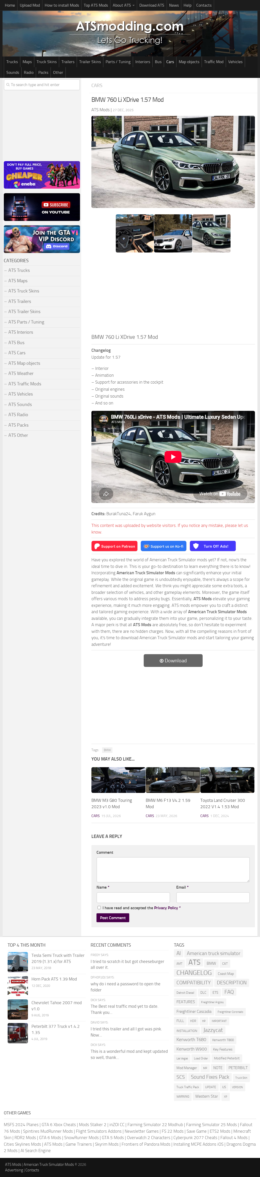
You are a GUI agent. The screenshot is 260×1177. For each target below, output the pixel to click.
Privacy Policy (166, 907)
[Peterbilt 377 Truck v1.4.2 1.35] (18, 1033)
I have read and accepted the (142, 907)
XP (225, 1096)
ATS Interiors (20, 332)
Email (182, 887)
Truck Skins (47, 61)
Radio (29, 72)
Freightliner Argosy (212, 1002)
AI (178, 953)
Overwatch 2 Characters (148, 1137)
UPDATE (210, 1087)
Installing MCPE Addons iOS (198, 1144)
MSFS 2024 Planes (21, 1124)
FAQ (229, 992)
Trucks (12, 61)
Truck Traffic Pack (187, 1087)
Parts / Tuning (118, 61)
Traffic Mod (213, 61)
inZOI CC (116, 1124)
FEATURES (185, 1001)
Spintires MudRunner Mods (48, 1131)
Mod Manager (186, 1068)
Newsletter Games (142, 1131)
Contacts (204, 5)
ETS (215, 992)
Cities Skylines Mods (22, 1144)
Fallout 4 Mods (234, 1137)
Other (58, 72)
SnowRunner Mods (81, 1137)
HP (204, 1021)
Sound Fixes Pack (210, 1077)
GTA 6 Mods (50, 1137)
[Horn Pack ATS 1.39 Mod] (18, 986)
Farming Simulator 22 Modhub (155, 1124)
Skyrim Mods (107, 1144)
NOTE (217, 1068)
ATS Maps (17, 281)
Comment (104, 852)
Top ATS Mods (96, 5)
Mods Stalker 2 (92, 1124)
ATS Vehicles (20, 394)
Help (187, 5)
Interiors (142, 61)
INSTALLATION (186, 1031)
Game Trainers (79, 1144)
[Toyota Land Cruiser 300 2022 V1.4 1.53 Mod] (227, 780)
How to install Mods (62, 5)
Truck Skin (241, 1078)
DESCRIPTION (232, 982)
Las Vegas (182, 1058)
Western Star (206, 1096)
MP (205, 1068)
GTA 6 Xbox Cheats (59, 1124)
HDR (193, 1021)
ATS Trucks (19, 270)
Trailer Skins (90, 61)
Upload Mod (30, 5)
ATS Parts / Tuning (26, 322)
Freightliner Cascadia (194, 1011)
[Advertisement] (173, 294)
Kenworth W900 (191, 1049)
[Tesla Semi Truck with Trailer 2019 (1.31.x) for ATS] (18, 962)
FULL (180, 1021)
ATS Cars (16, 353)
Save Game (197, 1131)
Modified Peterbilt (227, 1058)
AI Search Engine (36, 1150)
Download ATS (151, 5)
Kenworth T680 (191, 1039)
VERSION (237, 1087)
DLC (203, 992)
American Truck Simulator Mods (49, 1164)
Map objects (189, 61)
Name (102, 887)
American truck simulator (213, 953)
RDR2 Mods (25, 1137)
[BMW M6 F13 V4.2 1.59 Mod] (173, 780)
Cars (170, 61)
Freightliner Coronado (230, 1012)
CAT (225, 963)
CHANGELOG (194, 973)
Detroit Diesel (185, 992)
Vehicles (235, 61)
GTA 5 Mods (113, 1137)
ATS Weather (21, 373)
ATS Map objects (24, 363)
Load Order (201, 1058)
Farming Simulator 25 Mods (211, 1124)
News (174, 5)
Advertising (14, 1170)
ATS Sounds (20, 404)
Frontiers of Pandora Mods (146, 1144)
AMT (179, 963)
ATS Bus (16, 342)
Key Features (223, 1049)
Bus (158, 61)
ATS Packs (18, 425)
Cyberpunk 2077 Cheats (195, 1137)
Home (10, 5)
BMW (107, 750)
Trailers (67, 61)
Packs (43, 72)
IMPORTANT (219, 1021)
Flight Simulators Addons (99, 1131)
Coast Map (226, 974)
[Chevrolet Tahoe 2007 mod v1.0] (18, 1009)
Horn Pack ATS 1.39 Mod (54, 979)
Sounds (12, 72)
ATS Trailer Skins (24, 311)
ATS (194, 962)
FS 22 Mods (173, 1131)
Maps (27, 61)
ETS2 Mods (220, 1131)
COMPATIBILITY (193, 983)
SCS (180, 1077)
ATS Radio (18, 414)
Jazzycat (213, 1030)
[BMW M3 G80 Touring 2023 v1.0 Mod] (118, 780)
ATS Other (18, 435)
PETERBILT (238, 1067)
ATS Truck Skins (23, 291)
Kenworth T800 (223, 1040)
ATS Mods (53, 1144)
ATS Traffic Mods (24, 384)
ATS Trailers (19, 301)
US (224, 1087)
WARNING (182, 1096)
